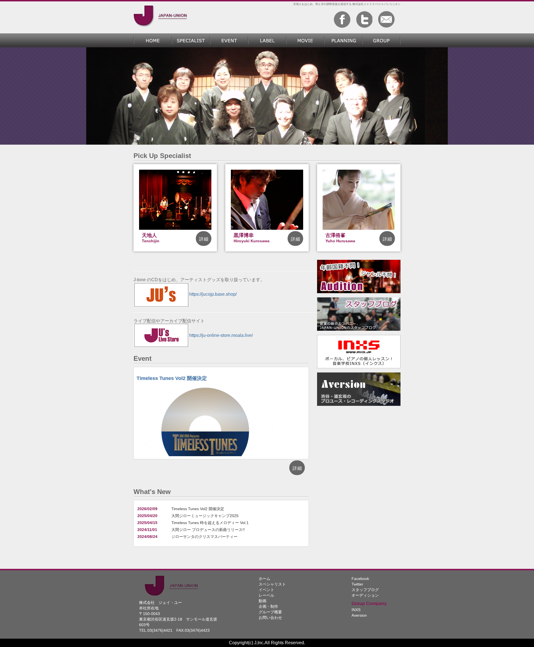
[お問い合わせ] (386, 19)
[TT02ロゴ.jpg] (206, 432)
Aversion (359, 615)
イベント (266, 589)
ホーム (153, 40)
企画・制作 (343, 40)
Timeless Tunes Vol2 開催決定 (172, 378)
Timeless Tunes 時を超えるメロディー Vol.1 (210, 522)
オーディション (365, 595)
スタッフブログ (365, 589)
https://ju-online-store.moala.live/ (221, 335)
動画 (305, 40)
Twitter (357, 584)
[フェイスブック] (342, 19)
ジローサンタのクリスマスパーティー (204, 536)
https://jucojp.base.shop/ (213, 294)
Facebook (360, 578)
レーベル (267, 40)
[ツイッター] (364, 19)
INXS (356, 610)
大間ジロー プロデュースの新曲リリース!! (208, 529)
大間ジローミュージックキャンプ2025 (205, 515)
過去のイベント (229, 40)
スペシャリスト (191, 40)
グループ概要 (381, 40)
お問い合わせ (270, 617)
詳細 (204, 239)
